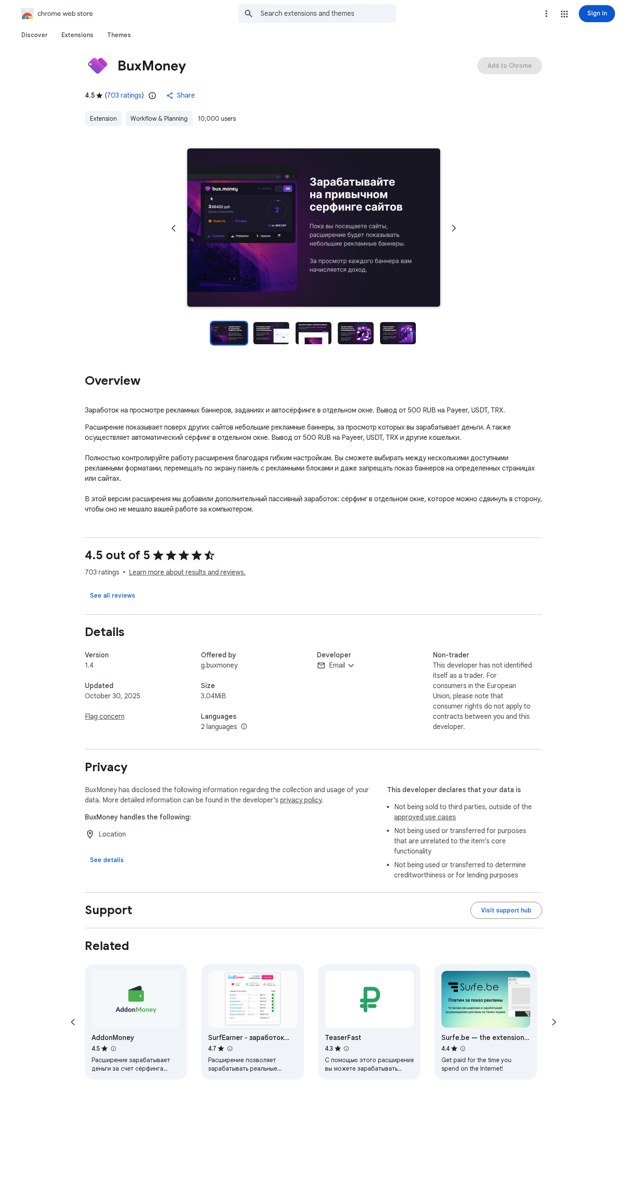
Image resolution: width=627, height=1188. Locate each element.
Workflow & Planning (159, 118)
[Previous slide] (173, 228)
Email (337, 665)
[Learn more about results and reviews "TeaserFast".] (346, 1048)
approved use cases (425, 817)
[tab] (35, 35)
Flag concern (105, 716)
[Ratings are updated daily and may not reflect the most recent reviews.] (152, 95)
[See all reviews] (112, 595)
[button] (564, 14)
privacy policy (301, 800)
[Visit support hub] (506, 910)
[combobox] (328, 14)
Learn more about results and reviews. (187, 572)
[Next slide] (453, 228)
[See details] (107, 860)
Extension (103, 118)
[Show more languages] (244, 727)
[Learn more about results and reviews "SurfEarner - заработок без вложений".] (229, 1048)
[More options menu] (546, 13)
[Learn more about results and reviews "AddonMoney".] (113, 1048)
